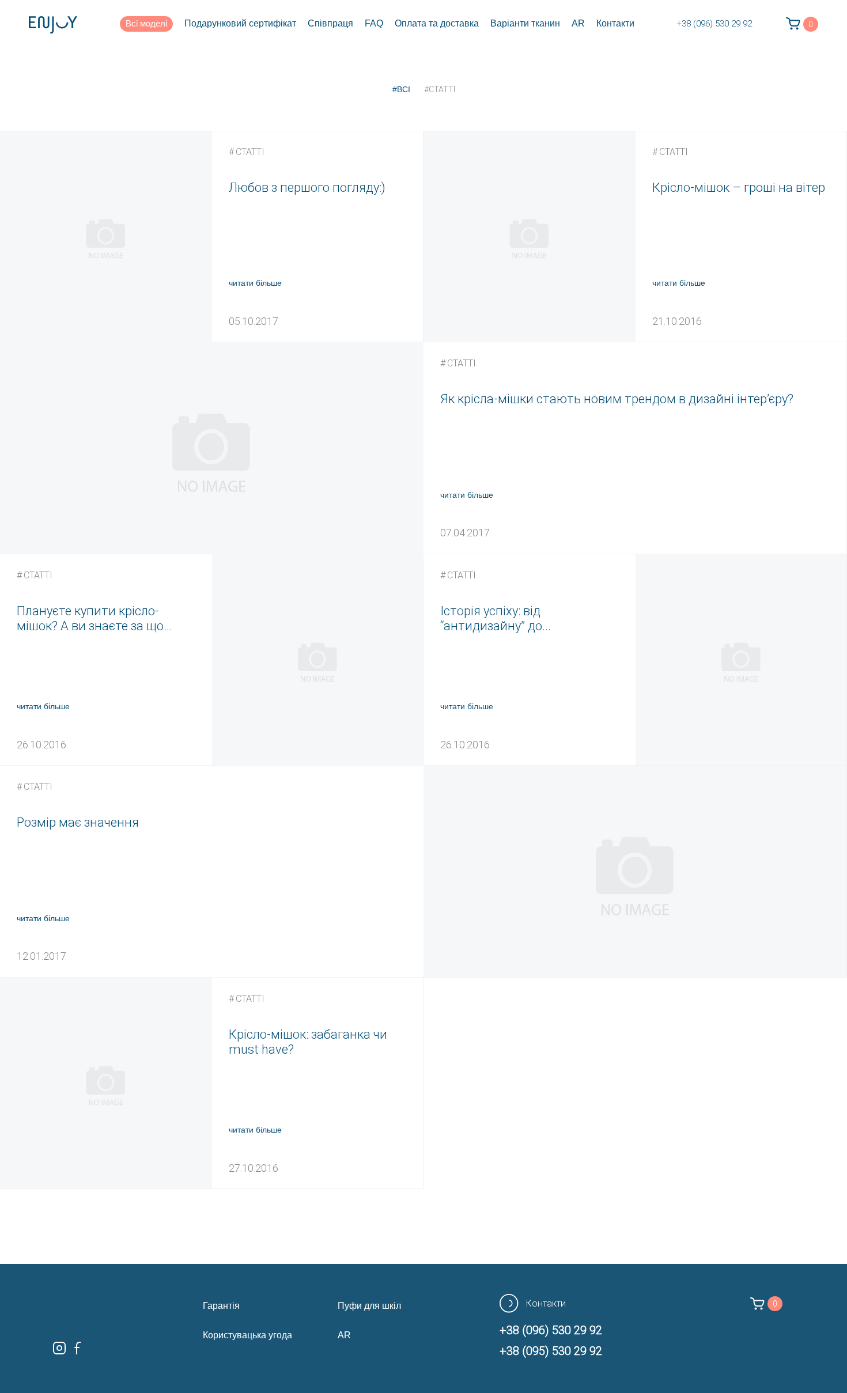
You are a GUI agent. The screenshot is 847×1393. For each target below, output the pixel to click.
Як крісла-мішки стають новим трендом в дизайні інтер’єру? (616, 399)
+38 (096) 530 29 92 (714, 23)
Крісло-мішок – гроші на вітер (738, 187)
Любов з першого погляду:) (307, 187)
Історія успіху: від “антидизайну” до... (495, 618)
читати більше (255, 282)
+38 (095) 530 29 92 (551, 1351)
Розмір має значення (78, 822)
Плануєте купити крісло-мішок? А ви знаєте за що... (94, 618)
